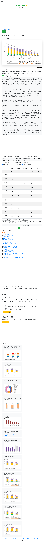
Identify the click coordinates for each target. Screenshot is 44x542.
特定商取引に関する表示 (30, 538)
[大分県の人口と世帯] (12, 371)
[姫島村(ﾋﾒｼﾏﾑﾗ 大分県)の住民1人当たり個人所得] (12, 405)
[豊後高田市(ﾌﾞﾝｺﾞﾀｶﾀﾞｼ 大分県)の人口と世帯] (12, 463)
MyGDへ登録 (6, 321)
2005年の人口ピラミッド (8, 235)
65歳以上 (19, 164)
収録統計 (5, 538)
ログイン (32, 2)
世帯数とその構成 (7, 249)
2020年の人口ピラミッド (8, 239)
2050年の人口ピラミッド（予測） (10, 247)
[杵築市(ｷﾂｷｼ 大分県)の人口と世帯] (12, 480)
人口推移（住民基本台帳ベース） (10, 251)
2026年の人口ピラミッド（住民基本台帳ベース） (13, 253)
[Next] (25, 228)
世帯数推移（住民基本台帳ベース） (10, 254)
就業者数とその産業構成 (8, 250)
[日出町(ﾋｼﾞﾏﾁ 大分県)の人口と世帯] (12, 530)
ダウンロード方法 (6, 65)
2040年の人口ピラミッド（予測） (10, 245)
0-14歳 (8, 164)
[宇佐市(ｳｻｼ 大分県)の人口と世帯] (12, 497)
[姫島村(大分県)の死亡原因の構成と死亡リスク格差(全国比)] (12, 388)
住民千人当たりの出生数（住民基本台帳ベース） (13, 257)
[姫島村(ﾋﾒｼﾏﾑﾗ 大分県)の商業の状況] (12, 422)
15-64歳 (13, 164)
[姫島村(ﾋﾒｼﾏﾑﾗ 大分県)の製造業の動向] (12, 447)
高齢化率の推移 (6, 234)
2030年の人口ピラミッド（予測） (10, 242)
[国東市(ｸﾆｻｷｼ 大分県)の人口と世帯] (12, 513)
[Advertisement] (22, 17)
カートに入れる (6, 312)
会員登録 (38, 2)
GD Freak (21, 5)
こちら (39, 288)
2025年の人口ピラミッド (8, 240)
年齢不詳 (25, 164)
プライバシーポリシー (21, 538)
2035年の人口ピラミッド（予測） (10, 243)
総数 (4, 164)
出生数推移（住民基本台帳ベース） (10, 255)
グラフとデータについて (12, 538)
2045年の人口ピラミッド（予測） (10, 246)
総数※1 (30, 164)
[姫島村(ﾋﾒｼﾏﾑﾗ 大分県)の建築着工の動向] (12, 434)
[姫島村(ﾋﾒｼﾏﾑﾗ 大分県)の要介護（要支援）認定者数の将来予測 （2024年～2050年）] (12, 354)
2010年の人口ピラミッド (8, 236)
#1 (3, 31)
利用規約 (37, 538)
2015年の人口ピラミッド (8, 238)
